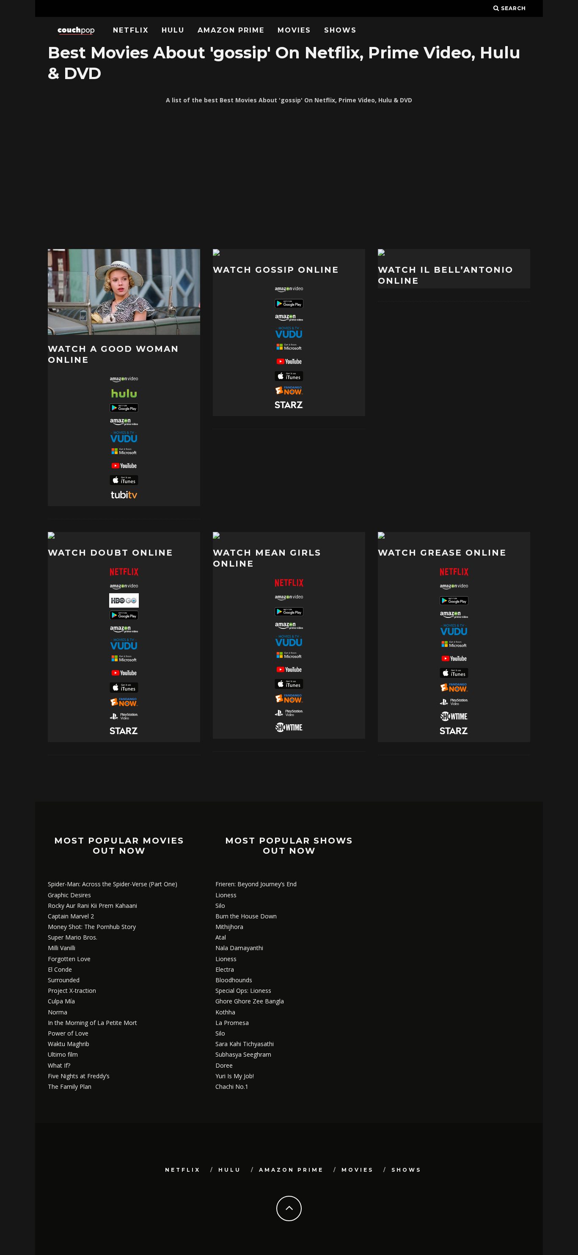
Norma (57, 1012)
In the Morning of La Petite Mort (92, 1023)
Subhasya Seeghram (243, 1054)
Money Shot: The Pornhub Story (92, 927)
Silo (220, 906)
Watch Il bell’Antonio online (445, 275)
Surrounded (64, 980)
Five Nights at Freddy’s (79, 1076)
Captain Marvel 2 (71, 916)
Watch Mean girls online (267, 558)
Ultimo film (63, 1054)
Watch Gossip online (276, 270)
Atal (220, 937)
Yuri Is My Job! (234, 1076)
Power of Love (68, 1033)
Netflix (131, 30)
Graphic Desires (69, 895)
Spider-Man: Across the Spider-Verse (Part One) (112, 884)
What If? (59, 1065)
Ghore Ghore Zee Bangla (249, 1001)
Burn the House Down (246, 916)
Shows (340, 30)
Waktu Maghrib (68, 1044)
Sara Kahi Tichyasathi (244, 1044)
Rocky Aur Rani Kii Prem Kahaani (92, 906)
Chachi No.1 (231, 1086)
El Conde (60, 969)
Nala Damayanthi (239, 948)
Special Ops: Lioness (243, 990)
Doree (224, 1065)
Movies (294, 30)
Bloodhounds (233, 980)
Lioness (226, 895)
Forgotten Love (69, 959)
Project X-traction (72, 990)
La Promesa (232, 1023)
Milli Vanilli (61, 948)
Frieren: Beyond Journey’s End (256, 884)
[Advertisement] (289, 177)
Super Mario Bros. (72, 937)
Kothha (225, 1012)
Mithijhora (229, 927)
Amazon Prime (231, 30)
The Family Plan (69, 1086)
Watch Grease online (442, 553)
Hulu (173, 30)
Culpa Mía (61, 1001)
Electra (224, 969)
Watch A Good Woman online (113, 354)
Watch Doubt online (110, 553)
